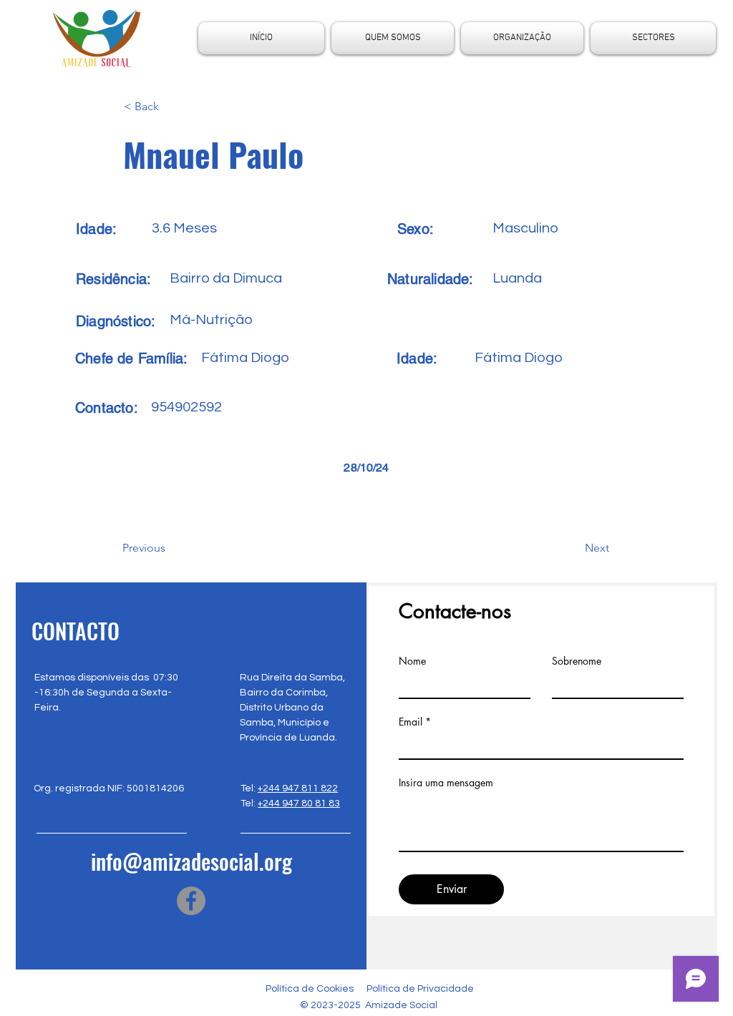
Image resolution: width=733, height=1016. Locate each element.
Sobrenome (576, 661)
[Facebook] (191, 900)
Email (410, 722)
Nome (412, 661)
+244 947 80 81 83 (299, 803)
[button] (171, 106)
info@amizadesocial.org (191, 861)
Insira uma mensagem (446, 783)
